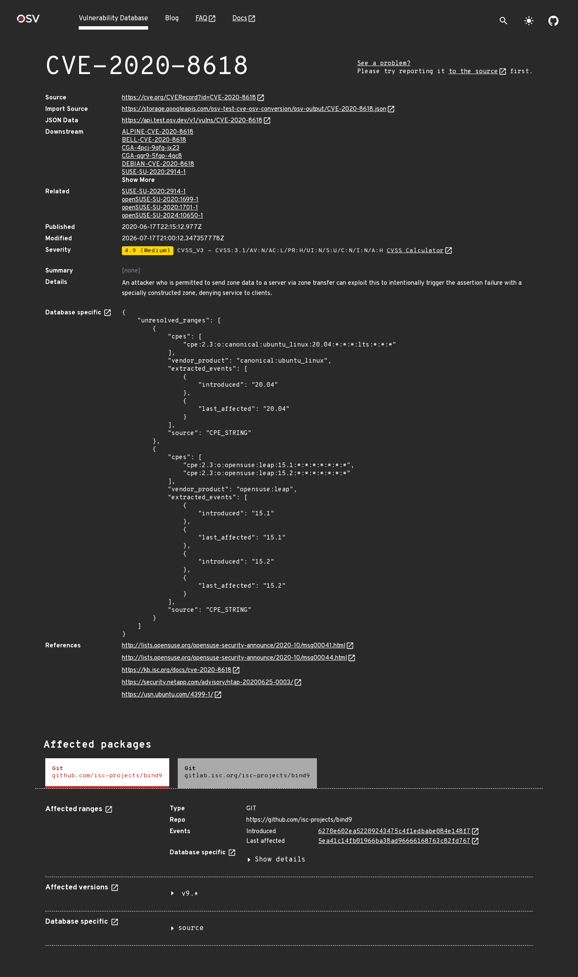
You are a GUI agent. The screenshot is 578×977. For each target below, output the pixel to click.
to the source (473, 72)
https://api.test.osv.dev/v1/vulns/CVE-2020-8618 (192, 121)
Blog (172, 18)
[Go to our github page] (553, 21)
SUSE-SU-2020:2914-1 (154, 172)
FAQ (201, 18)
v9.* (190, 894)
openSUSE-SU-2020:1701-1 (160, 208)
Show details (280, 860)
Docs (239, 18)
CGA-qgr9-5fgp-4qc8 (152, 156)
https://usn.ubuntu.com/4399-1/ (167, 695)
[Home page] (28, 21)
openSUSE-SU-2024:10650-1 (162, 216)
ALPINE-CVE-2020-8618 (157, 132)
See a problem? (383, 64)
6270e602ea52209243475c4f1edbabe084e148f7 (394, 832)
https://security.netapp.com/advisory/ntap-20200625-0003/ (207, 683)
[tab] (107, 773)
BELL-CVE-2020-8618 (154, 140)
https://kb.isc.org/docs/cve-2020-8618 (176, 670)
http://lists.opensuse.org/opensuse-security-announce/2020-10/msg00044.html (234, 658)
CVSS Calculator (415, 250)
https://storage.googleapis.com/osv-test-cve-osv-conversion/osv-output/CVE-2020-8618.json (254, 109)
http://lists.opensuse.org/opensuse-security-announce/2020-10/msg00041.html (233, 646)
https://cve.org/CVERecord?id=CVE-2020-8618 (189, 98)
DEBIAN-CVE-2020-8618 (158, 164)
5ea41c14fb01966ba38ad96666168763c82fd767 (394, 841)
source (191, 928)
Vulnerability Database (113, 18)
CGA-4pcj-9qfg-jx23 (150, 148)
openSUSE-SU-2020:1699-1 (160, 200)
